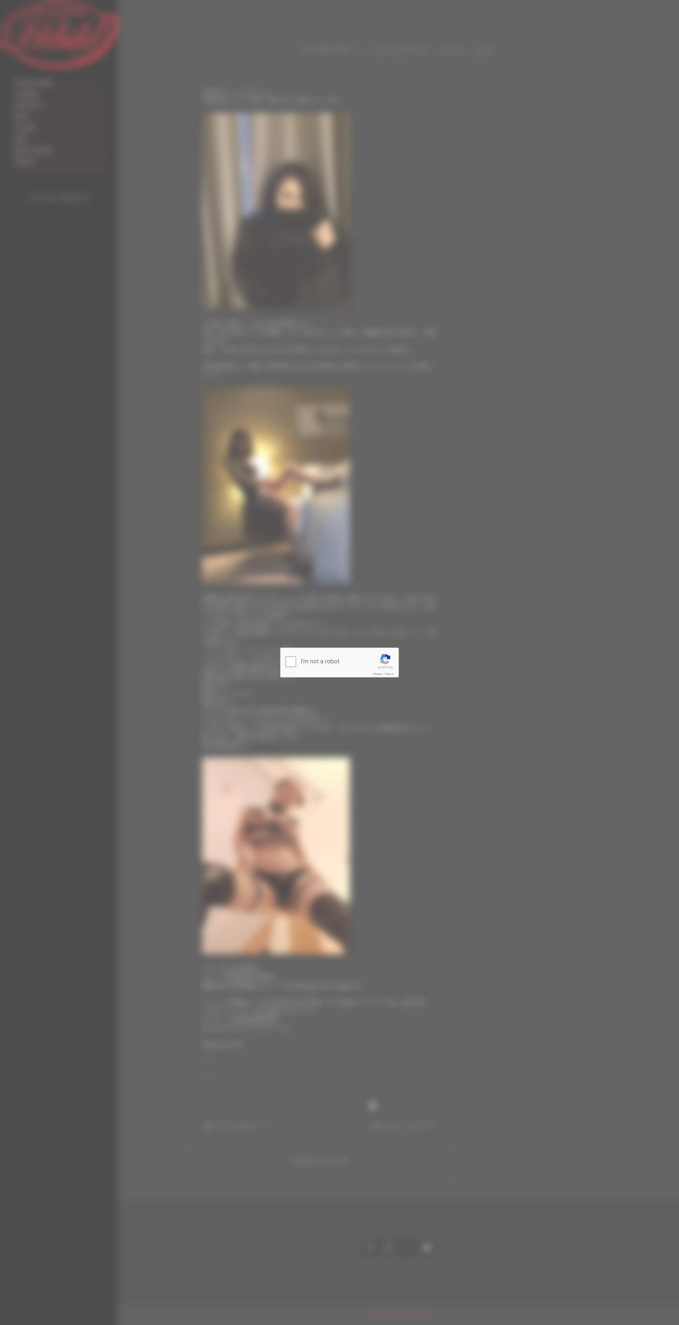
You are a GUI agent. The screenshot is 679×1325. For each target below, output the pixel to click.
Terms (389, 674)
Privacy (377, 674)
